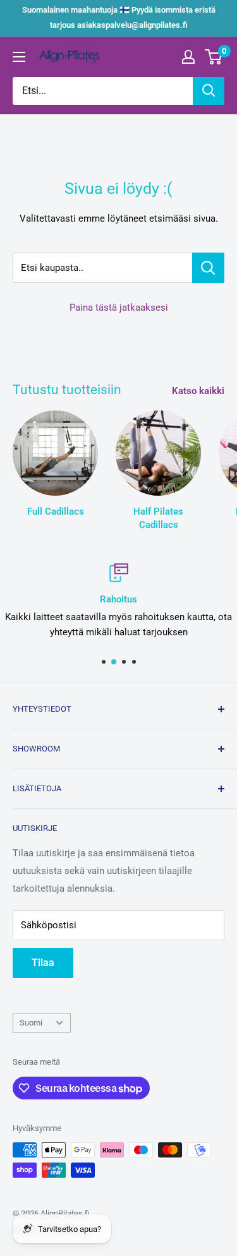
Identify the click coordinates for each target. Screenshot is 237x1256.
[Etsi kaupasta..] (208, 268)
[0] (214, 56)
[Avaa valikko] (19, 57)
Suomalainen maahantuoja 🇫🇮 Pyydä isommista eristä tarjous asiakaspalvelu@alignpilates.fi (119, 17)
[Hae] (208, 91)
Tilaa (43, 963)
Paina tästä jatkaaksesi (119, 307)
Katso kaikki (198, 391)
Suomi (31, 1022)
